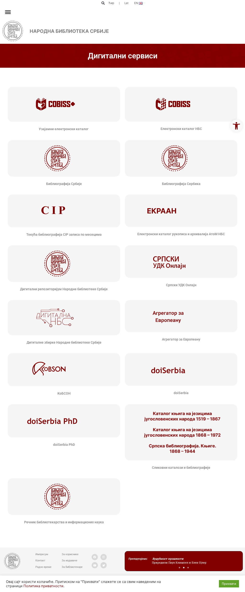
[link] (236, 126)
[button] (103, 3)
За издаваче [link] (69, 560)
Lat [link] (126, 3)
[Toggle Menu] (8, 12)
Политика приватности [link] (43, 586)
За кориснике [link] (70, 554)
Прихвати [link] (229, 584)
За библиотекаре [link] (72, 567)
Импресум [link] (41, 554)
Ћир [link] (111, 3)
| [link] (119, 3)
